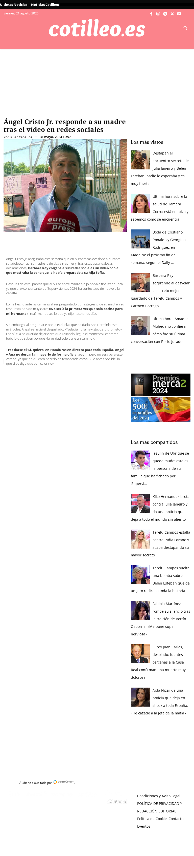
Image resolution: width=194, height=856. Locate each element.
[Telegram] (165, 14)
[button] (185, 28)
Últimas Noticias (13, 4)
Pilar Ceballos (21, 137)
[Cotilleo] (97, 27)
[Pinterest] (69, 374)
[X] (172, 14)
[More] (104, 374)
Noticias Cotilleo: (45, 4)
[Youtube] (179, 14)
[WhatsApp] (80, 374)
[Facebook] (151, 14)
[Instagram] (158, 14)
